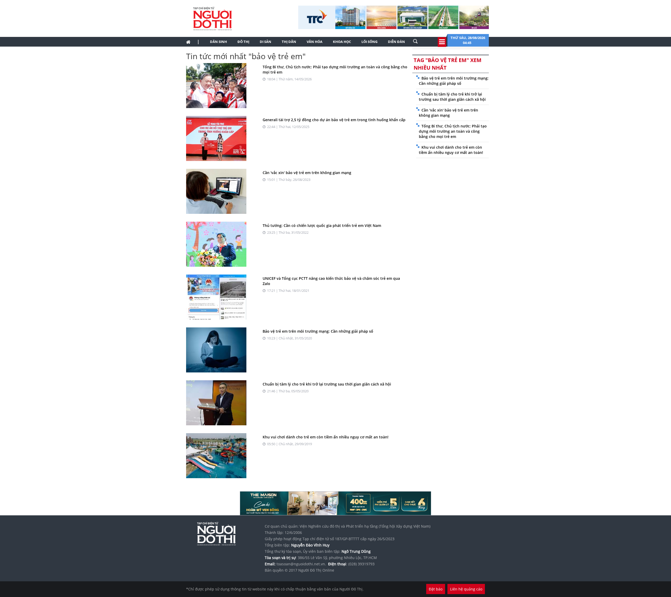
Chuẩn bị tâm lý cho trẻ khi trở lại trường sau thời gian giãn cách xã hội (327, 384)
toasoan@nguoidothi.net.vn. (301, 563)
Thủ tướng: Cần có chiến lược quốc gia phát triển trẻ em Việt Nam (322, 225)
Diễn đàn (396, 41)
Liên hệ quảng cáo (466, 589)
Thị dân (289, 41)
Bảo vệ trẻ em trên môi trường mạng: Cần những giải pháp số (318, 331)
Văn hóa (314, 41)
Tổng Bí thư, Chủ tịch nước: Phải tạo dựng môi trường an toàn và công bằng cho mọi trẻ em (453, 131)
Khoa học (342, 41)
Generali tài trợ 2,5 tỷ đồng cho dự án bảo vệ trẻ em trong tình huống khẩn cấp (334, 119)
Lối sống (369, 41)
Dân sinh (218, 41)
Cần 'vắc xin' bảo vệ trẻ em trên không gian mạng (307, 172)
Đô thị (243, 41)
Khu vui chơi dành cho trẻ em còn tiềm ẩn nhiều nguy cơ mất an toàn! (325, 436)
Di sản (265, 41)
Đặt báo (435, 589)
